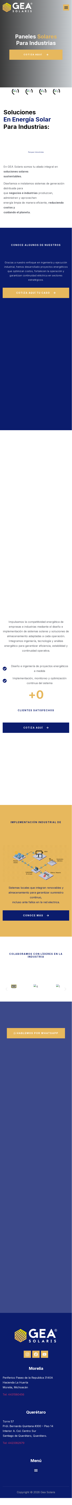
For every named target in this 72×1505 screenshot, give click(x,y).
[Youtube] (44, 1354)
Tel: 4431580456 (13, 1394)
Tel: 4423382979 (13, 1443)
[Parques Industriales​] (36, 143)
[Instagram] (27, 1354)
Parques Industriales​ (36, 152)
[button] (66, 7)
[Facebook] (35, 1354)
